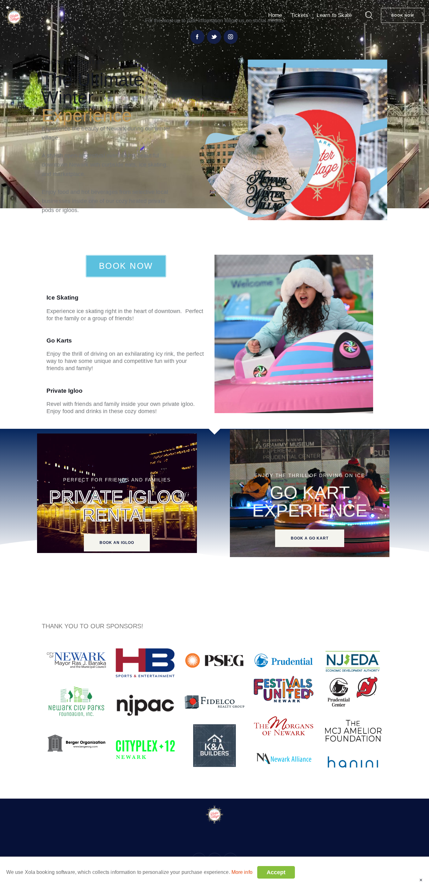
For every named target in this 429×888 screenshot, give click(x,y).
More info (242, 872)
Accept (276, 872)
